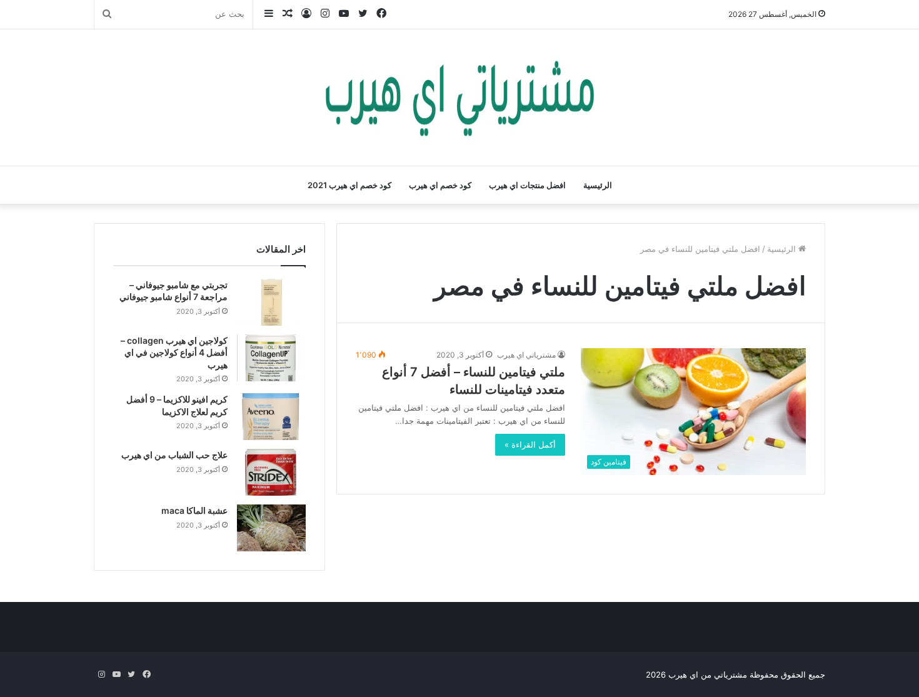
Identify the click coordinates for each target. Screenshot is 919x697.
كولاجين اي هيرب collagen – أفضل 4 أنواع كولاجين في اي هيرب (174, 352)
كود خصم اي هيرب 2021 (349, 185)
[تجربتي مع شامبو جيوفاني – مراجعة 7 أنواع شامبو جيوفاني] (271, 302)
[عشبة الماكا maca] (271, 527)
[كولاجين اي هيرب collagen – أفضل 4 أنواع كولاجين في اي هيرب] (271, 357)
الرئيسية (597, 185)
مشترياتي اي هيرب (526, 354)
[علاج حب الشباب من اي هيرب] (271, 472)
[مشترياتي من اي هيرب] (459, 97)
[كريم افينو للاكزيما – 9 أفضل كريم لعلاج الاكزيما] (271, 416)
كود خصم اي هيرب (440, 185)
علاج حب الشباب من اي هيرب (174, 454)
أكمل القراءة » (530, 444)
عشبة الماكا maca (194, 510)
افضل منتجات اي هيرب (527, 185)
